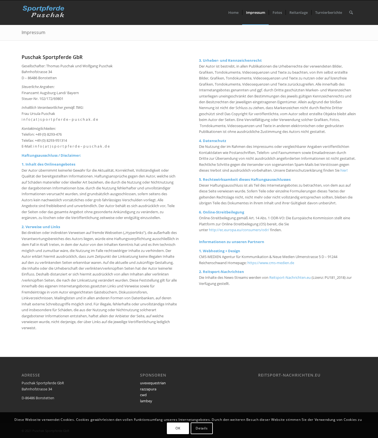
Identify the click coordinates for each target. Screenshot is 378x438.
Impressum (33, 32)
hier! (344, 170)
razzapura (148, 389)
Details (202, 428)
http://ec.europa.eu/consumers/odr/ (239, 229)
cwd (143, 394)
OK (177, 428)
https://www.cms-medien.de (270, 262)
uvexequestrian (153, 382)
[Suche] (351, 12)
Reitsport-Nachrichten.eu (290, 277)
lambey (146, 400)
